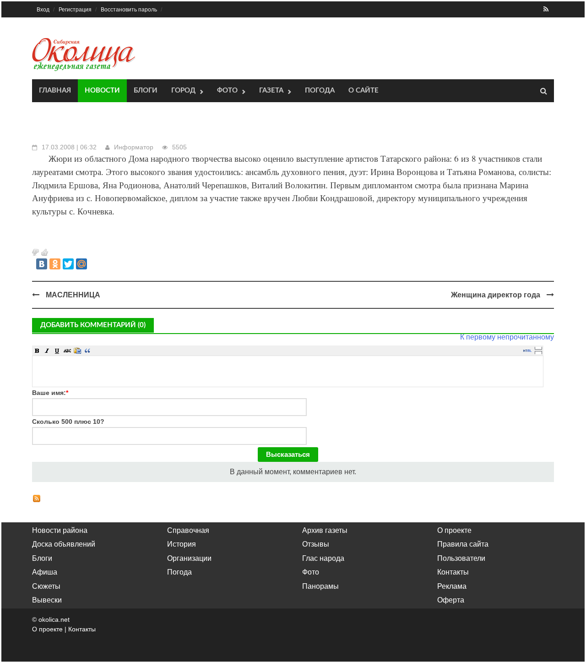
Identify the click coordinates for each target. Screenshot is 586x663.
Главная (55, 90)
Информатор (133, 147)
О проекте (454, 530)
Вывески (47, 600)
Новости (102, 90)
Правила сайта (462, 544)
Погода (320, 90)
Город (183, 90)
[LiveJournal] (94, 263)
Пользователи (461, 558)
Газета (271, 90)
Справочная (188, 530)
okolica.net (54, 619)
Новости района (59, 530)
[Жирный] (37, 350)
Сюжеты (46, 586)
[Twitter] (68, 263)
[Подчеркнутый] (57, 350)
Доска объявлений (63, 544)
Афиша (44, 572)
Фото (227, 90)
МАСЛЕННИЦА (73, 295)
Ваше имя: (50, 392)
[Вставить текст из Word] (77, 350)
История (181, 544)
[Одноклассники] (54, 263)
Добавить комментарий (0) (93, 325)
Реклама (452, 586)
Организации (189, 558)
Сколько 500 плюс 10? (68, 421)
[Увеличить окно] (538, 347)
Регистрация (75, 9)
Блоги (145, 90)
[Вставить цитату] (87, 350)
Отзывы (315, 544)
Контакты (453, 572)
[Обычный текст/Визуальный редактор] (527, 350)
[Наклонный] (47, 350)
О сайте (363, 90)
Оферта (450, 600)
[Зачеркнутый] (67, 350)
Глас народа (323, 558)
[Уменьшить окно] (538, 352)
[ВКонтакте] (41, 263)
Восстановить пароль (129, 9)
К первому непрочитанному (507, 337)
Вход (43, 9)
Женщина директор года (495, 295)
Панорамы (320, 586)
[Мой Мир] (81, 263)
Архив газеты (324, 530)
